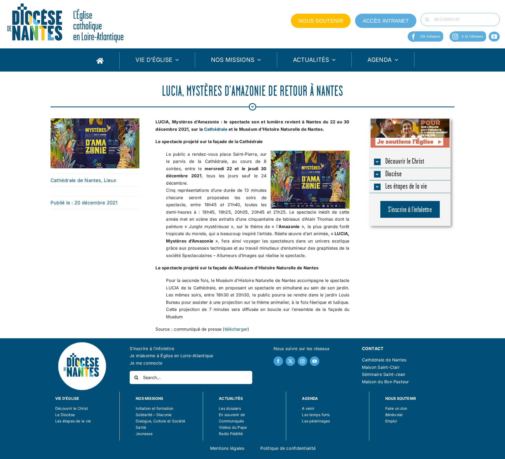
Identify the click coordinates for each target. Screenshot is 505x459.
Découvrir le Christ (71, 408)
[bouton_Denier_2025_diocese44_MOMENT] (410, 120)
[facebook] (413, 36)
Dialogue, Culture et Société (160, 421)
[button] (410, 161)
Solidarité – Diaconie (153, 414)
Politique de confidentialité (288, 448)
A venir (308, 408)
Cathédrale (216, 129)
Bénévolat (394, 414)
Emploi (391, 421)
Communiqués (231, 421)
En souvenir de (232, 414)
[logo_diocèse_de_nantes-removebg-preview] (82, 343)
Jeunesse (144, 433)
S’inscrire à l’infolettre (152, 348)
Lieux (110, 180)
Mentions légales (227, 448)
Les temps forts (316, 414)
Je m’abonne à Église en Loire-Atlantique (171, 355)
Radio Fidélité (231, 433)
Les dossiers (230, 408)
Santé (141, 427)
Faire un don (396, 408)
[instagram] (455, 36)
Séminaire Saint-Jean (383, 374)
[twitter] (290, 361)
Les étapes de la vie (73, 421)
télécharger (236, 329)
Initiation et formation (154, 408)
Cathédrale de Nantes (75, 180)
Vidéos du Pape (233, 427)
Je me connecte (146, 363)
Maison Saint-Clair (381, 367)
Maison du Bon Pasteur (385, 381)
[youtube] (494, 37)
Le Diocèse (65, 414)
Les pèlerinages (316, 421)
